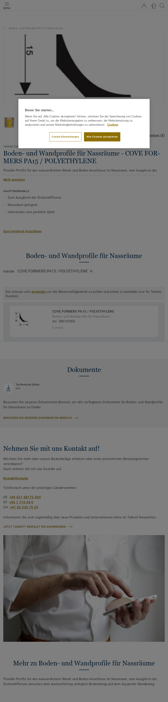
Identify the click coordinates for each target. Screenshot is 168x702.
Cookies (112, 124)
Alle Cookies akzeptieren (102, 136)
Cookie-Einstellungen (65, 136)
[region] (84, 123)
